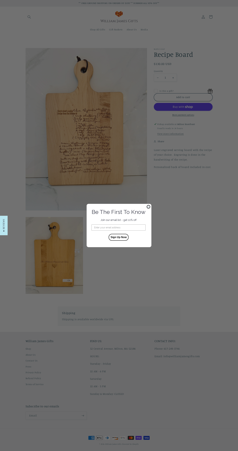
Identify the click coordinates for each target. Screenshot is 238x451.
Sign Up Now (119, 237)
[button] (4, 225)
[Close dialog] (148, 206)
